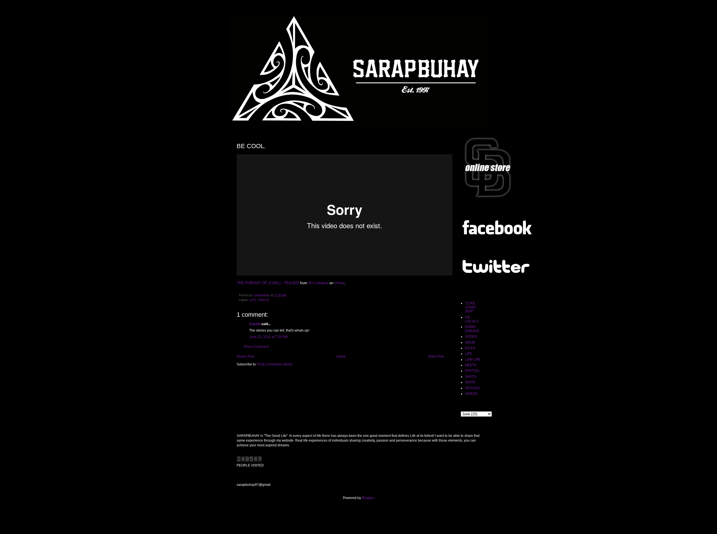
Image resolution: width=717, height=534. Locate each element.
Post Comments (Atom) (274, 364)
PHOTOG (472, 371)
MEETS (470, 365)
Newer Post (245, 356)
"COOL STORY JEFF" (470, 307)
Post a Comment (256, 347)
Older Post (436, 356)
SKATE (470, 382)
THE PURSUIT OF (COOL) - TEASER (268, 283)
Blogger (368, 498)
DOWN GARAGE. (472, 329)
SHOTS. (471, 377)
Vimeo (339, 283)
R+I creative (318, 283)
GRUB (470, 342)
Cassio (254, 324)
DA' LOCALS (471, 319)
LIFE (253, 300)
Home (341, 356)
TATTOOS (472, 388)
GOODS (471, 337)
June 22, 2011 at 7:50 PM (268, 337)
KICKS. (470, 348)
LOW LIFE (472, 360)
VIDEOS (263, 300)
